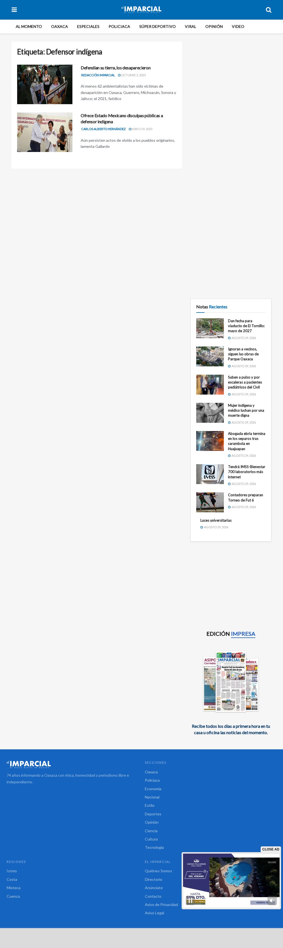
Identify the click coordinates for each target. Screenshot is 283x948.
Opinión (214, 26)
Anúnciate (154, 887)
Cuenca (13, 896)
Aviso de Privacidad (161, 904)
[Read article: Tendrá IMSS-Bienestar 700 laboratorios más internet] (210, 474)
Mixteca (13, 887)
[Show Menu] (14, 9)
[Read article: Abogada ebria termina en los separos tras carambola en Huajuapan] (210, 441)
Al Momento (29, 26)
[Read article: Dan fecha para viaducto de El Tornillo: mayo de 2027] (210, 328)
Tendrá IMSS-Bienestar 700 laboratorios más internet (246, 471)
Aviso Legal (154, 912)
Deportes (153, 814)
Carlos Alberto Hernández (103, 129)
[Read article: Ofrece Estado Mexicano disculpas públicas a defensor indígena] (44, 132)
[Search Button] (268, 9)
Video (238, 26)
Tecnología (154, 847)
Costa (12, 879)
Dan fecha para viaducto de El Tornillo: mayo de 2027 (246, 326)
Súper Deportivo (157, 26)
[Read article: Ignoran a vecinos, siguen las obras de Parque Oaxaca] (210, 356)
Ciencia (151, 830)
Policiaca (119, 26)
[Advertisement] (230, 76)
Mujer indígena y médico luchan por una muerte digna (246, 410)
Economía (153, 788)
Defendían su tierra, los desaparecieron (116, 67)
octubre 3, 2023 (133, 75)
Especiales (88, 26)
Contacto (153, 896)
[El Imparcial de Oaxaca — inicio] (72, 764)
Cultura (151, 839)
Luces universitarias (216, 520)
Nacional (152, 797)
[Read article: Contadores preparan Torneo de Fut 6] (210, 502)
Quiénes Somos (158, 870)
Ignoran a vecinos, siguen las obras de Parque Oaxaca (243, 354)
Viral (190, 26)
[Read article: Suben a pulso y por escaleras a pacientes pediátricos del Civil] (210, 385)
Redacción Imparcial (98, 75)
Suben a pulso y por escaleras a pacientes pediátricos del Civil (245, 382)
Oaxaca (59, 26)
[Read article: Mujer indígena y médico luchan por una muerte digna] (210, 413)
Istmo (12, 870)
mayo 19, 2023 (141, 129)
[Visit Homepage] (141, 10)
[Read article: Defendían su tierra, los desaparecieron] (44, 84)
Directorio (153, 879)
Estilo (149, 805)
